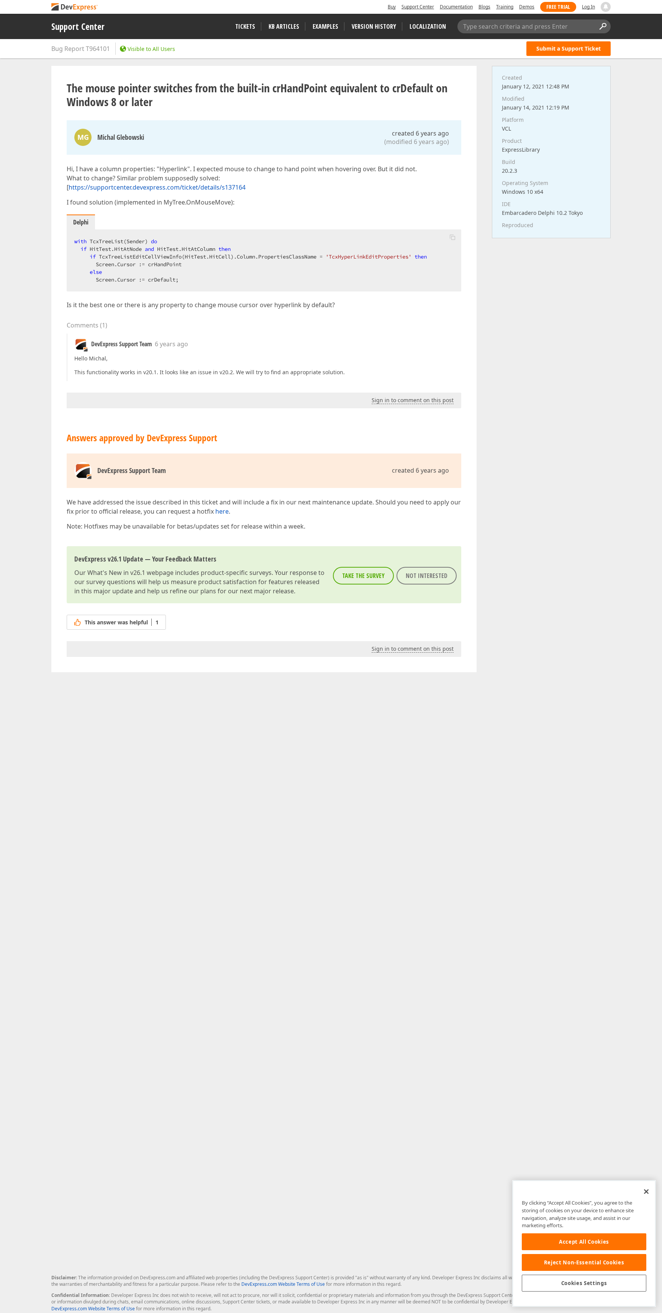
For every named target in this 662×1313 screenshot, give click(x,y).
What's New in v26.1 (116, 572)
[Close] (646, 1191)
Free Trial (558, 6)
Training (504, 6)
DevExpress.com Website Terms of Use (283, 1284)
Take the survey (363, 575)
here (222, 511)
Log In (588, 6)
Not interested (426, 575)
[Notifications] (606, 7)
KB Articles (284, 26)
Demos (526, 6)
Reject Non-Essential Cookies (584, 1262)
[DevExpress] (74, 7)
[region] (584, 1243)
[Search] (603, 26)
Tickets (245, 26)
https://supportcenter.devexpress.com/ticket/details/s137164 (157, 187)
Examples (325, 26)
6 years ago (171, 344)
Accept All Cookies (584, 1241)
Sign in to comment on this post (413, 400)
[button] (452, 237)
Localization (428, 26)
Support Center (417, 6)
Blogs (484, 6)
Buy (392, 6)
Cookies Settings (584, 1283)
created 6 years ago (420, 133)
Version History (374, 26)
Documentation (456, 6)
